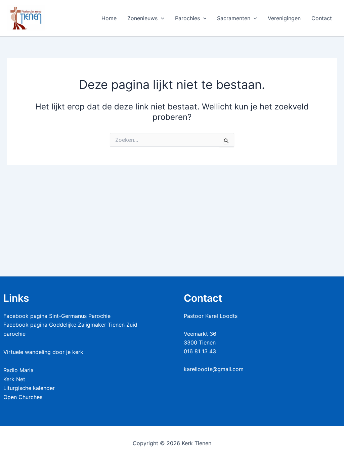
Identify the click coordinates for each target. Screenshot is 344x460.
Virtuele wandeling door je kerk (43, 352)
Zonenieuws (142, 18)
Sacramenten (233, 18)
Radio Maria (18, 370)
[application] (161, 18)
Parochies (187, 18)
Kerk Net (14, 379)
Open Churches (22, 397)
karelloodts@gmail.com (214, 369)
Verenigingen (284, 18)
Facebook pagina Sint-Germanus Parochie (57, 316)
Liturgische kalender (29, 388)
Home (109, 18)
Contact (321, 18)
